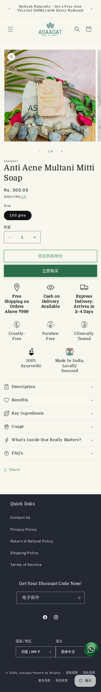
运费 (23, 197)
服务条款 (44, 680)
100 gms (17, 215)
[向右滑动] (62, 151)
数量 (7, 227)
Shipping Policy (24, 553)
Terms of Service (26, 565)
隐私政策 (89, 673)
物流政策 (62, 680)
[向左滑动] (39, 151)
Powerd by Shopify (47, 672)
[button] (10, 29)
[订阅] (78, 598)
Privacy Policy (23, 529)
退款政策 (72, 673)
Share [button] (14, 469)
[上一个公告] (9, 8)
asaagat (25, 672)
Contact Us (20, 517)
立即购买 (50, 271)
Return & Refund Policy (31, 541)
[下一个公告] (91, 8)
